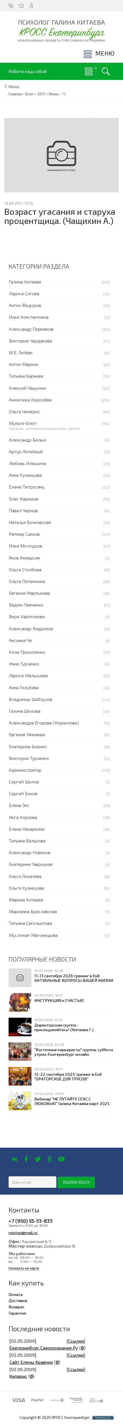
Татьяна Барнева (26, 376)
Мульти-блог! (23, 423)
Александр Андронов (31, 628)
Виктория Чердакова (30, 340)
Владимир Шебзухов (30, 699)
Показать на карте (24, 1268)
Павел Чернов (23, 510)
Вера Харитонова (27, 616)
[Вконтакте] (14, 1159)
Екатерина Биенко (28, 746)
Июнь (54, 94)
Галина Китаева (25, 281)
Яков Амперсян (24, 557)
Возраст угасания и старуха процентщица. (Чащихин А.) (59, 216)
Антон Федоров (25, 305)
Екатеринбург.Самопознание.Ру (43, 1347)
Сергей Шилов (24, 781)
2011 (41, 94)
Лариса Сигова (24, 293)
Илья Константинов (29, 317)
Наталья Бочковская (30, 522)
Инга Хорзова (23, 817)
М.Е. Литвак (21, 352)
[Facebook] (26, 1159)
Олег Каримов (23, 498)
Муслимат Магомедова (33, 935)
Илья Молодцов (25, 545)
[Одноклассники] (49, 1159)
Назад (14, 86)
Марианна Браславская (33, 911)
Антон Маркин (23, 364)
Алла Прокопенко (27, 652)
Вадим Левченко (26, 604)
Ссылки (76, 1341)
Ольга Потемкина (27, 581)
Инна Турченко (24, 663)
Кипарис (18, 1376)
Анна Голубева (24, 687)
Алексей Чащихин (27, 388)
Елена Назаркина (26, 829)
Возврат (17, 1306)
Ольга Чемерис (24, 411)
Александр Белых (27, 439)
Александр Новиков (29, 852)
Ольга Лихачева (25, 876)
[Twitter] (38, 1159)
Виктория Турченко (29, 758)
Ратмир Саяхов (24, 534)
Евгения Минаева (27, 734)
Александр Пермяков (31, 329)
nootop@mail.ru (23, 1232)
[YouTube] (61, 1159)
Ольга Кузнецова (26, 888)
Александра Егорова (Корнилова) (44, 722)
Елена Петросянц (27, 486)
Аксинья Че (20, 640)
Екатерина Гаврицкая (31, 864)
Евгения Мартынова (29, 593)
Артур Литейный (26, 451)
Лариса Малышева (28, 675)
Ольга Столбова (25, 569)
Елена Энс (19, 805)
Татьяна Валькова (27, 840)
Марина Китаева (26, 899)
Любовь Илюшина (27, 463)
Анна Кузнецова (25, 475)
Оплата (16, 1294)
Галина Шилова (24, 711)
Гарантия (17, 1312)
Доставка (18, 1300)
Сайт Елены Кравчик (31, 1362)
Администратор (25, 770)
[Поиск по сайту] (105, 71)
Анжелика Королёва (30, 399)
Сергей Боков (23, 793)
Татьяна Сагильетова (30, 923)
